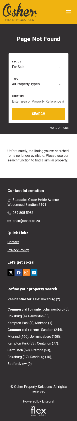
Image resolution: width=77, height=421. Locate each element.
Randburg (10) (40, 357)
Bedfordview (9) (19, 364)
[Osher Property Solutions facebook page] (18, 272)
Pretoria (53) (40, 350)
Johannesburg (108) (45, 337)
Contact (13, 242)
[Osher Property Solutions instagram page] (26, 272)
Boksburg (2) (50, 299)
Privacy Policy (18, 250)
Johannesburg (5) (55, 309)
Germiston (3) (38, 316)
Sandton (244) (51, 330)
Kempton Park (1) (20, 323)
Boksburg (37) (18, 357)
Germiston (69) (18, 350)
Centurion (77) (47, 343)
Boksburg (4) (17, 316)
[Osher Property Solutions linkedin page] (34, 272)
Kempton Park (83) (21, 343)
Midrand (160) (17, 337)
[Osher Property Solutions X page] (10, 272)
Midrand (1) (43, 323)
